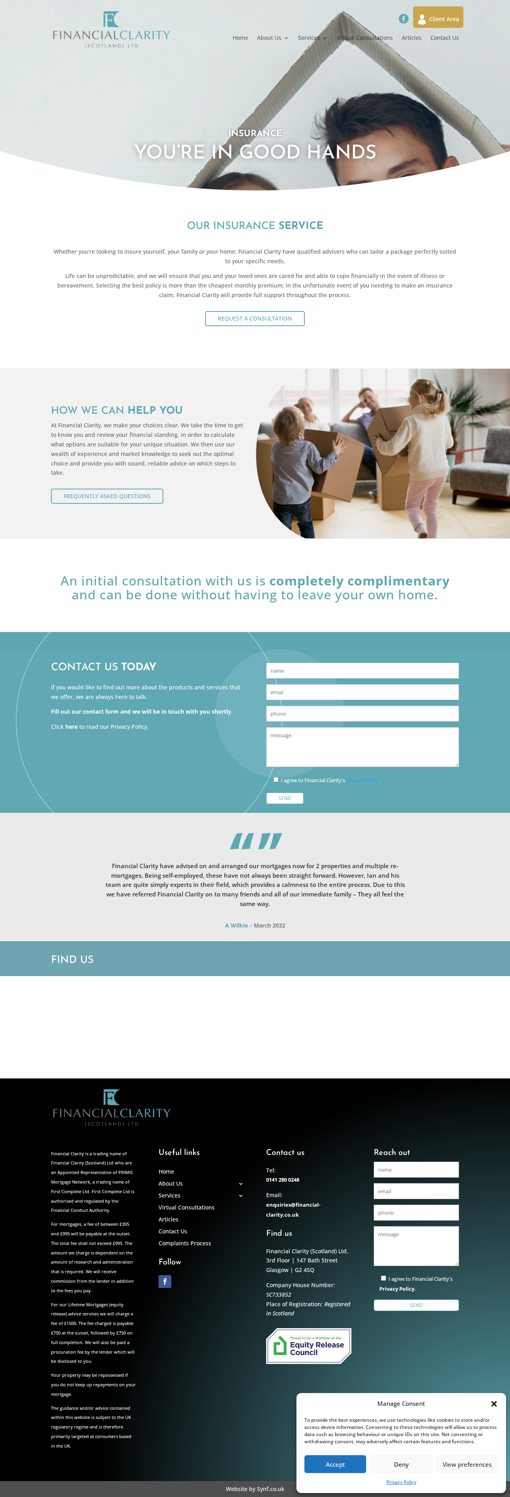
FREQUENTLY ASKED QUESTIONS (107, 496)
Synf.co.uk (270, 1489)
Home (240, 38)
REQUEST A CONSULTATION (255, 318)
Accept (335, 1464)
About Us (269, 38)
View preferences (467, 1464)
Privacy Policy (401, 1482)
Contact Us (444, 38)
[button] (494, 1404)
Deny (401, 1464)
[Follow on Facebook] (165, 1281)
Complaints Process (185, 1243)
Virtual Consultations (365, 38)
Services (309, 38)
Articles (412, 38)
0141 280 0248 (282, 1179)
